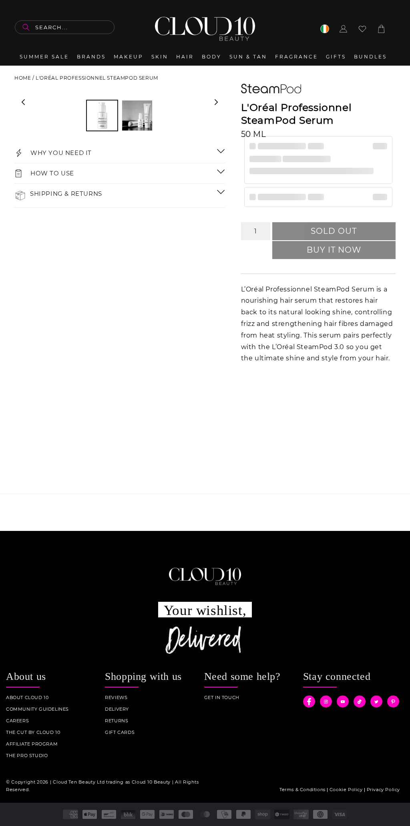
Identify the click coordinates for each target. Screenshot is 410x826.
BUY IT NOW (334, 250)
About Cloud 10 (27, 697)
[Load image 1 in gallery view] (101, 115)
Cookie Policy (346, 789)
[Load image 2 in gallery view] (137, 115)
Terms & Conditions (302, 789)
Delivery (117, 709)
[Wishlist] (362, 28)
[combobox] (65, 27)
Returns (116, 721)
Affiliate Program (32, 744)
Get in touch (221, 697)
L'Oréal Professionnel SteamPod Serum (97, 78)
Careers (17, 721)
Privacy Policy (383, 789)
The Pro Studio (27, 756)
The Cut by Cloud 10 (33, 732)
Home (22, 78)
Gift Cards (120, 732)
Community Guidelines (37, 709)
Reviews (116, 697)
